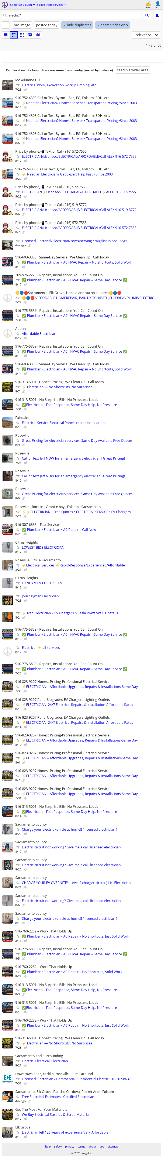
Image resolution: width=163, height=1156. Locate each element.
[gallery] (30, 35)
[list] (6, 35)
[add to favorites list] (17, 84)
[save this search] (157, 15)
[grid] (22, 35)
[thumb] (14, 35)
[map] (38, 35)
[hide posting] (25, 89)
